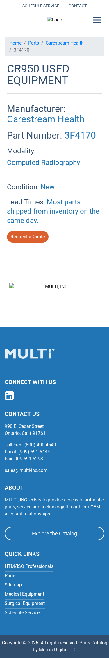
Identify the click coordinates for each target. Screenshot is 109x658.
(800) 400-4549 (40, 445)
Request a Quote (27, 236)
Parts (33, 43)
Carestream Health (65, 43)
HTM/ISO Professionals (29, 566)
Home (15, 43)
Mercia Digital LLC (57, 649)
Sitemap (13, 585)
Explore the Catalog (54, 533)
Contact (78, 5)
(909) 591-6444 (34, 452)
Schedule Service (40, 5)
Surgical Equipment (25, 603)
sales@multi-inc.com (26, 470)
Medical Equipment (24, 594)
